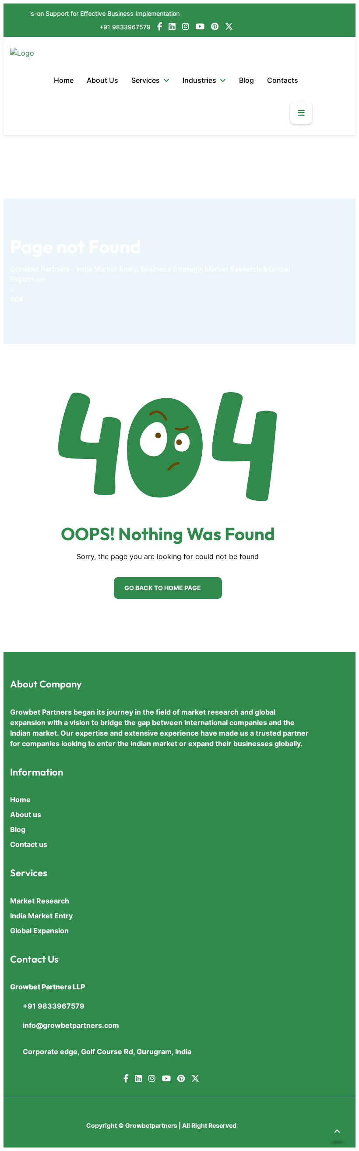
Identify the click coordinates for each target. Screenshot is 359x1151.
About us (25, 814)
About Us (102, 80)
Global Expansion (39, 930)
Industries (199, 80)
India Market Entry (41, 915)
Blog (246, 80)
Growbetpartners (151, 1125)
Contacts (282, 80)
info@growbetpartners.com (71, 1025)
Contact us (28, 844)
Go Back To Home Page (162, 587)
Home (64, 80)
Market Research (39, 900)
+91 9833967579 (125, 27)
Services (145, 80)
